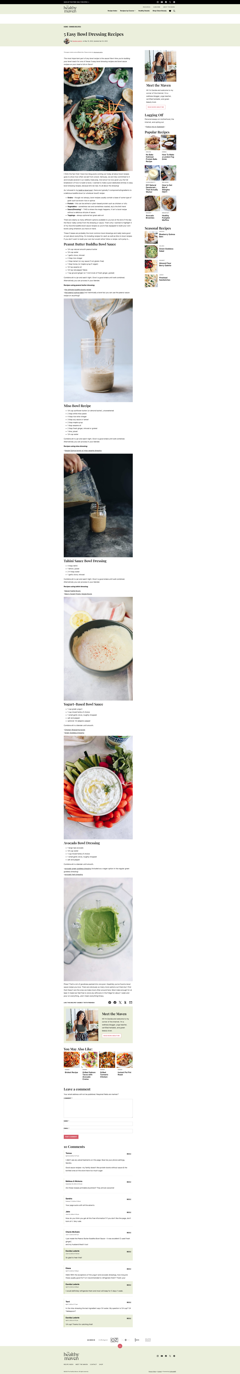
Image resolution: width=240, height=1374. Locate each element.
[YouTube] (162, 2)
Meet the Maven (82, 1364)
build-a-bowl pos (85, 190)
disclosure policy (98, 52)
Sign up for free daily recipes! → (76, 2)
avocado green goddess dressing (78, 869)
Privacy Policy (152, 1371)
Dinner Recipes (75, 26)
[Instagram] (158, 2)
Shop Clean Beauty (159, 11)
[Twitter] (170, 2)
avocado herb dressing (74, 874)
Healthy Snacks (144, 11)
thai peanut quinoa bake (74, 293)
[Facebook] (166, 2)
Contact (93, 1364)
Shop (101, 1364)
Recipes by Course (127, 11)
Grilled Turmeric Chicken (104, 1074)
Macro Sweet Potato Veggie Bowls (78, 594)
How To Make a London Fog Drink (168, 157)
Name (66, 1121)
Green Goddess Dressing (74, 733)
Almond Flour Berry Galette (165, 264)
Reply (129, 1154)
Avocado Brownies (150, 216)
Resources (146, 7)
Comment (68, 1098)
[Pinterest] (174, 2)
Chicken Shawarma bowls (75, 730)
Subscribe (156, 7)
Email (66, 1128)
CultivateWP (173, 1371)
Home (66, 26)
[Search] (174, 11)
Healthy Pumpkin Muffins (166, 217)
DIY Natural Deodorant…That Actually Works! (152, 188)
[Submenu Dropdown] (135, 10)
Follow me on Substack (155, 127)
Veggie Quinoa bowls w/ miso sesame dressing (83, 451)
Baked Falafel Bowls (73, 591)
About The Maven (169, 7)
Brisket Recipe (71, 1072)
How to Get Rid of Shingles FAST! (167, 188)
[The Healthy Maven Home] (70, 9)
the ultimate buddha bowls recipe (78, 290)
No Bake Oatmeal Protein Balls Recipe (151, 158)
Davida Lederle (77, 41)
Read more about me (112, 1035)
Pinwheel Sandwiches (164, 279)
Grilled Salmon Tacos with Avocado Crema (89, 1075)
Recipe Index (112, 11)
